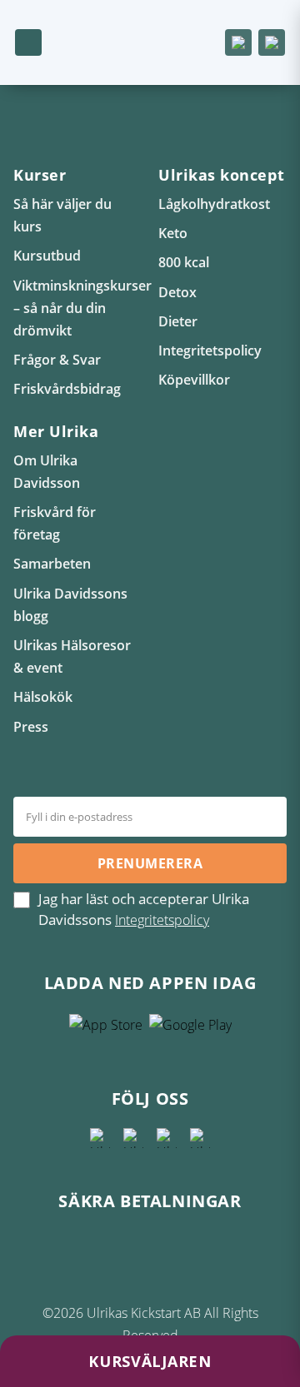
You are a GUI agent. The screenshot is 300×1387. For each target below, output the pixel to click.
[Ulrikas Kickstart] (166, 1138)
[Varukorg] (238, 42)
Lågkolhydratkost (214, 204)
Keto (173, 233)
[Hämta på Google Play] (190, 1030)
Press (30, 727)
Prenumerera (150, 863)
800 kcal (183, 262)
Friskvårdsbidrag (67, 389)
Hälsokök (42, 697)
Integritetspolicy (210, 350)
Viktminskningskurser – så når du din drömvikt (82, 308)
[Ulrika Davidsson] (100, 1138)
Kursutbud (47, 255)
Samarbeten (52, 563)
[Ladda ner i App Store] (105, 1030)
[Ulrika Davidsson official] (133, 1138)
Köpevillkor (194, 379)
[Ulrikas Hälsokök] (200, 1138)
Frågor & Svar (57, 359)
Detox (177, 292)
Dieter (178, 321)
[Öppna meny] (28, 42)
